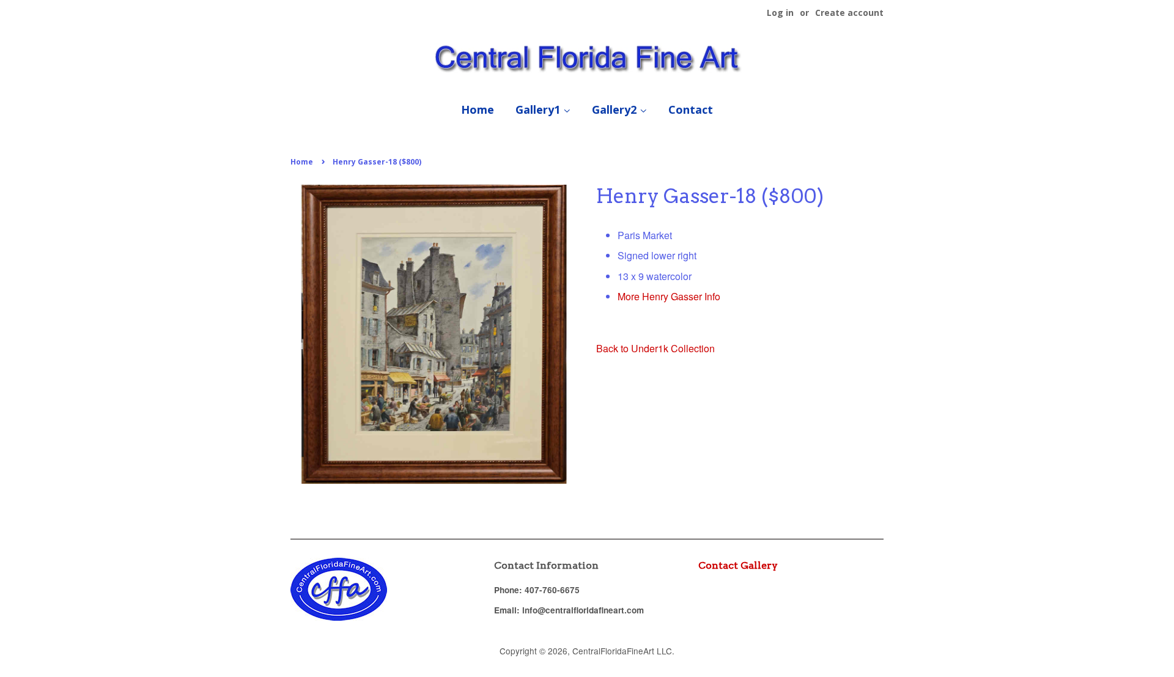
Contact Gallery (738, 565)
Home (477, 109)
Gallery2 (616, 109)
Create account (849, 12)
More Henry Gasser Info (669, 296)
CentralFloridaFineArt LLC (622, 651)
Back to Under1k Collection (655, 348)
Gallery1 (539, 109)
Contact (690, 109)
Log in (780, 12)
